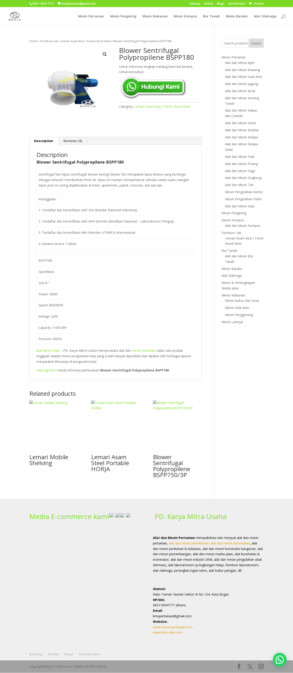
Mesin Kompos (185, 16)
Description (43, 141)
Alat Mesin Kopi (48, 350)
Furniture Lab (49, 41)
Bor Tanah (211, 16)
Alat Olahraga (265, 16)
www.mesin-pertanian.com (173, 627)
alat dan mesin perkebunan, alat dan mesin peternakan (209, 543)
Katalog (195, 3)
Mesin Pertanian (91, 16)
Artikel (208, 3)
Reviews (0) (72, 141)
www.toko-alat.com (167, 632)
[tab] (43, 141)
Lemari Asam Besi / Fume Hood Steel (86, 41)
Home (33, 41)
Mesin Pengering (123, 16)
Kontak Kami (236, 3)
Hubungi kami (46, 370)
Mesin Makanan (155, 16)
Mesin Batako (237, 16)
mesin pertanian (144, 350)
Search (256, 43)
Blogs (220, 3)
